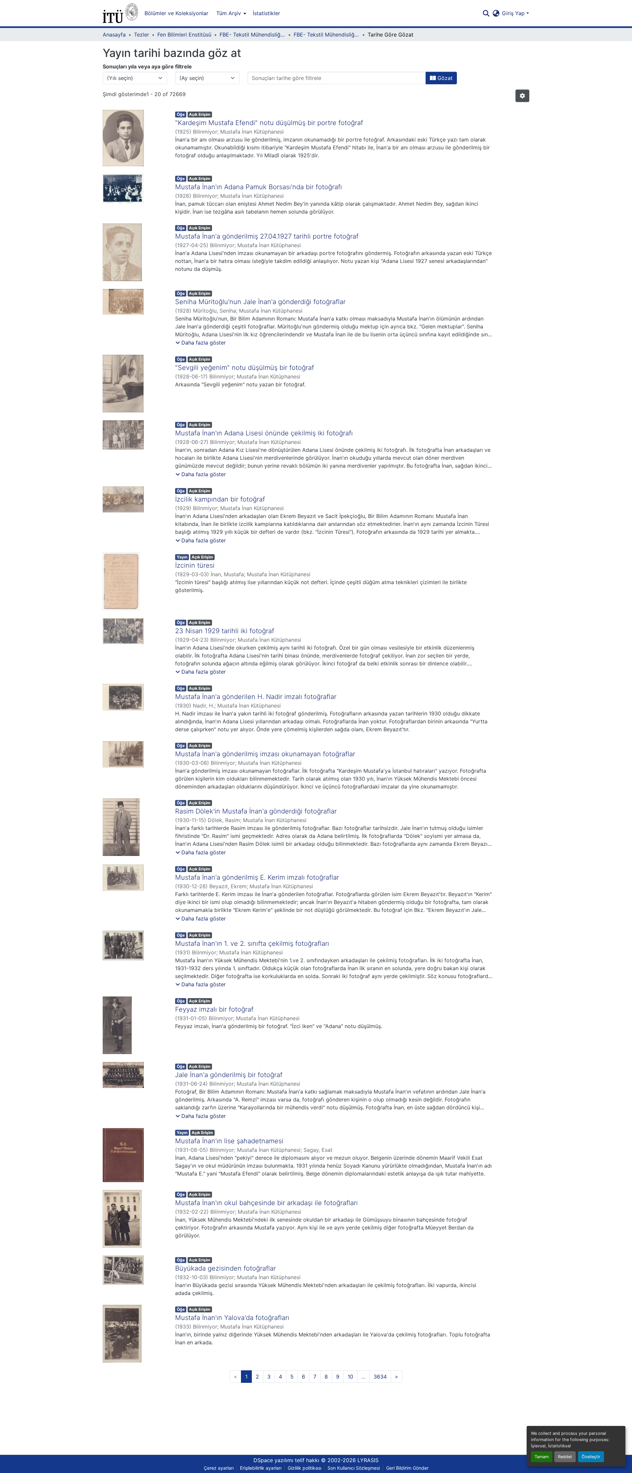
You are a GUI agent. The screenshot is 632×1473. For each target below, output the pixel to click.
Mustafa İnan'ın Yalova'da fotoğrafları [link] (232, 1318)
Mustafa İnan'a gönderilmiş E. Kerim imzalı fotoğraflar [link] (257, 877)
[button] (120, 13)
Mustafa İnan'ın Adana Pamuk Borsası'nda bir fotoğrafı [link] (258, 187)
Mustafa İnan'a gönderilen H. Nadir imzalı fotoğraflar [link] (255, 697)
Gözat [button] (444, 78)
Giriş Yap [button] (514, 13)
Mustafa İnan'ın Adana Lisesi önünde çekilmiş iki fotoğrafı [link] (264, 433)
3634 (380, 1376)
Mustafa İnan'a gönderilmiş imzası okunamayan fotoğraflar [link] (265, 754)
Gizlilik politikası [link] (304, 1468)
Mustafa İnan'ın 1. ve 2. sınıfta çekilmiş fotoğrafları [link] (252, 943)
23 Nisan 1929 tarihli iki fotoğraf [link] (224, 631)
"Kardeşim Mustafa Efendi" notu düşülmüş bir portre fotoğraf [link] (269, 123)
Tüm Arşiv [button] (228, 13)
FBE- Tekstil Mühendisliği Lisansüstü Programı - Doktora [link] (326, 34)
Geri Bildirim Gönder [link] (407, 1468)
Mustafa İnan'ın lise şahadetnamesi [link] (229, 1141)
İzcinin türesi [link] (195, 565)
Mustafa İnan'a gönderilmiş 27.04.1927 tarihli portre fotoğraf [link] (266, 236)
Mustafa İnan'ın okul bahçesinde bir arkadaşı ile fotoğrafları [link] (266, 1203)
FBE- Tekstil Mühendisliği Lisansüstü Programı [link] (252, 34)
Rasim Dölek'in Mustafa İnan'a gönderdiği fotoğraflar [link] (256, 811)
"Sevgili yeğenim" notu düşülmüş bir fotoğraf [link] (244, 368)
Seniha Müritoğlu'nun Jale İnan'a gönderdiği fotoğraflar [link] (260, 302)
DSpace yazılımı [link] (273, 1460)
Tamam (542, 1456)
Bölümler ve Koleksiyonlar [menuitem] (176, 13)
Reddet (565, 1456)
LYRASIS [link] (368, 1460)
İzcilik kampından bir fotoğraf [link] (220, 499)
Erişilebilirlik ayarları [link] (260, 1468)
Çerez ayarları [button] (219, 1468)
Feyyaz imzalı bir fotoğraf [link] (214, 1009)
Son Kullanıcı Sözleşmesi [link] (354, 1468)
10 (350, 1376)
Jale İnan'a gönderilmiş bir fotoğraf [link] (228, 1075)
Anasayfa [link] (114, 34)
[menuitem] (230, 13)
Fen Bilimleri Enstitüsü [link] (184, 34)
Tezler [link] (141, 34)
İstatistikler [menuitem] (266, 13)
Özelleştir (591, 1456)
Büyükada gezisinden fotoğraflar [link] (225, 1268)
